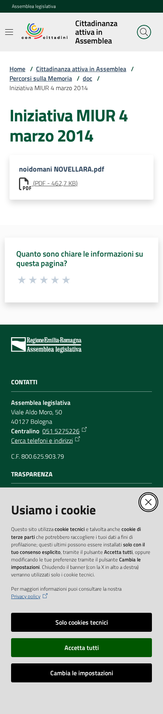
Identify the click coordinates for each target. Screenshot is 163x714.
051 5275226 (61, 431)
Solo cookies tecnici (81, 622)
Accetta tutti (81, 647)
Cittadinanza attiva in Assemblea (81, 69)
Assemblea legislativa (34, 6)
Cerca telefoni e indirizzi (42, 440)
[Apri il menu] (9, 32)
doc (87, 78)
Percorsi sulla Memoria (40, 78)
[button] (144, 32)
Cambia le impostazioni (81, 673)
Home (17, 69)
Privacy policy (25, 596)
